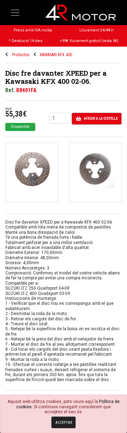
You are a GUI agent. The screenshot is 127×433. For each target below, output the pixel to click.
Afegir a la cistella (101, 118)
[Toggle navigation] (15, 12)
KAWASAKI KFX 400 (56, 54)
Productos (21, 54)
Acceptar (63, 423)
